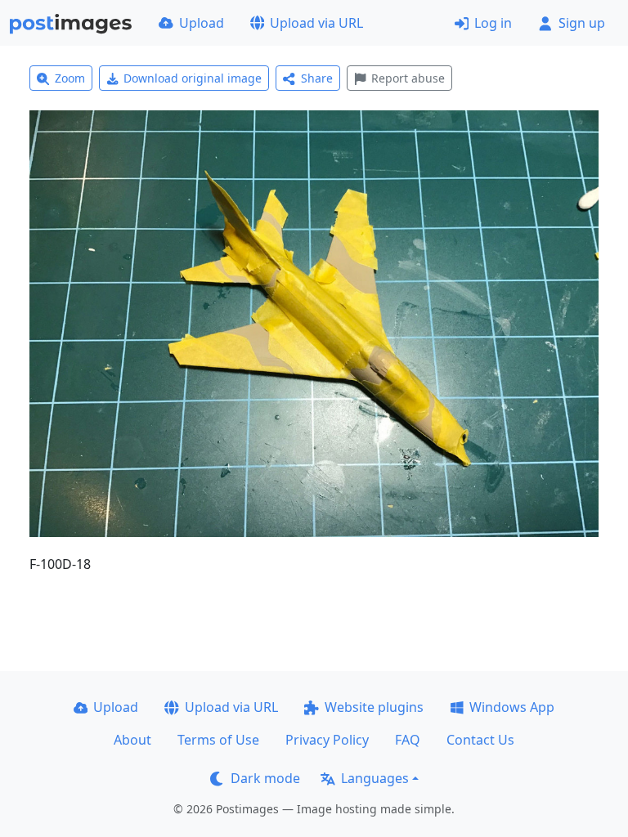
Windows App (511, 707)
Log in (493, 23)
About (132, 740)
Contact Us (480, 740)
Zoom (70, 78)
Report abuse (408, 78)
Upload (201, 23)
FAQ (407, 740)
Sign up (581, 23)
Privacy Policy (327, 740)
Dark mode (265, 778)
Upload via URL (316, 23)
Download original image (192, 78)
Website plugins (374, 707)
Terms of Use (218, 740)
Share (317, 78)
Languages (375, 778)
